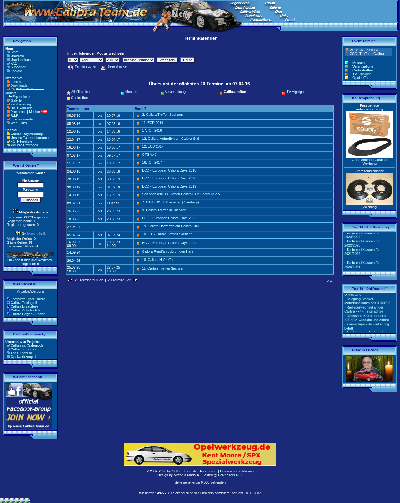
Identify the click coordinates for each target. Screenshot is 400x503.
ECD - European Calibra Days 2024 (169, 243)
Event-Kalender (22, 119)
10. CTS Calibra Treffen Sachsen (167, 234)
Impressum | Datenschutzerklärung (227, 471)
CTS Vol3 (149, 154)
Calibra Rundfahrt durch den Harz (167, 251)
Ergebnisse (21, 97)
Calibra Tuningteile (24, 303)
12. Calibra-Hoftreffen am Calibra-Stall (170, 138)
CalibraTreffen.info (24, 349)
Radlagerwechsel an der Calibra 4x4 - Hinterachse (363, 306)
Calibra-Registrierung (27, 134)
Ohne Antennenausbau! (370, 160)
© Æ (330, 281)
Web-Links (19, 123)
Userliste (17, 56)
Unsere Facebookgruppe (30, 137)
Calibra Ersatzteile (24, 306)
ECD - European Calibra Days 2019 (169, 186)
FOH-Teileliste (21, 141)
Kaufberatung (21, 104)
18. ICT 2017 (152, 162)
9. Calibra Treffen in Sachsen (164, 210)
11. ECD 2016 (152, 123)
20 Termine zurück (89, 280)
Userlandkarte (21, 59)
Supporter (18, 67)
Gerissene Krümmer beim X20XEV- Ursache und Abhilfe (366, 315)
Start (14, 52)
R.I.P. (15, 115)
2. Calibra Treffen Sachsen (162, 114)
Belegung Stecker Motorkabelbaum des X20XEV (367, 298)
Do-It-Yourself (21, 108)
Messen (131, 92)
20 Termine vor (119, 280)
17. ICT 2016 (152, 130)
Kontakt (16, 71)
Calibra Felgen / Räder (28, 314)
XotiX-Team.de (22, 353)
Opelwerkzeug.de (24, 357)
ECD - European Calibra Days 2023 (169, 218)
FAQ (14, 63)
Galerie (16, 100)
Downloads (19, 85)
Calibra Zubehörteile (26, 310)
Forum (16, 82)
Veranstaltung (175, 92)
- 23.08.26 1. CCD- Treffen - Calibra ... (366, 52)
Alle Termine (80, 92)
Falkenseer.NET (230, 475)
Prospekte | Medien (25, 112)
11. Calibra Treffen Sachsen (163, 268)
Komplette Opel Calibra (28, 299)
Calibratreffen (362, 70)
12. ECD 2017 (152, 146)
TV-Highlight (296, 92)
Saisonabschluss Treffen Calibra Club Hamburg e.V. (181, 194)
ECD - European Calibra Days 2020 (169, 178)
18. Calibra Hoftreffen (158, 259)
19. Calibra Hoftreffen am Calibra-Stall (170, 226)
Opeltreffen (79, 98)
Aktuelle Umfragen (24, 145)
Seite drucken (118, 66)
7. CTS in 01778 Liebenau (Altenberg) (170, 202)
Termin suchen (86, 66)
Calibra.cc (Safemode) (28, 345)
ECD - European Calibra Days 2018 (169, 170)
